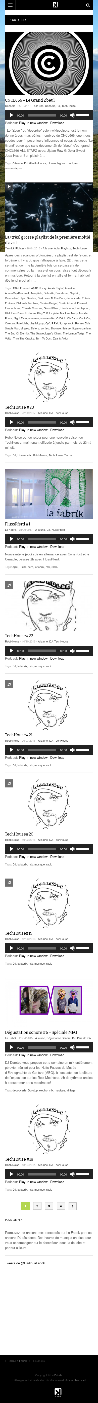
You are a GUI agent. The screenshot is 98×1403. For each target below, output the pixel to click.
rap (65, 323)
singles (25, 328)
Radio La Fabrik (49, 1393)
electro (43, 1090)
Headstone (67, 308)
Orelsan (10, 323)
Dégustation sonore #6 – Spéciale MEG (41, 1032)
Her (77, 308)
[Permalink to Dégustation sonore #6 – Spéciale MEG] (49, 1002)
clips (22, 298)
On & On (84, 318)
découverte (73, 298)
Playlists (66, 248)
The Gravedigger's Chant (45, 333)
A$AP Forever (21, 288)
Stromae (56, 328)
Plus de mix (84, 1038)
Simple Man (12, 328)
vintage (71, 1090)
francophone (12, 308)
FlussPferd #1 (17, 524)
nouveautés (47, 318)
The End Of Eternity (17, 333)
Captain (74, 293)
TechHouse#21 (18, 735)
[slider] (83, 114)
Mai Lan (65, 313)
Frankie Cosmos (32, 308)
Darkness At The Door (51, 298)
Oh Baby (72, 318)
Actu (57, 248)
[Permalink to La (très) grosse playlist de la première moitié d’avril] (49, 207)
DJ (58, 106)
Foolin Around (67, 303)
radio (55, 567)
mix (76, 163)
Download (57, 122)
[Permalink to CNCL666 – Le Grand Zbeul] (49, 63)
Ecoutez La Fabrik (49, 5)
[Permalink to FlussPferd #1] (49, 494)
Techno (68, 455)
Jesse (32, 313)
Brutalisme (62, 293)
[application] (49, 115)
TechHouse (69, 106)
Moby (74, 313)
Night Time (20, 318)
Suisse (66, 328)
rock (71, 323)
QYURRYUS (53, 323)
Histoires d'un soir (16, 313)
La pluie (54, 313)
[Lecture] (11, 115)
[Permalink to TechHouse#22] (49, 606)
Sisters (35, 328)
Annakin (70, 288)
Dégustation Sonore (58, 1038)
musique (39, 666)
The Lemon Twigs (73, 333)
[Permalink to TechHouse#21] (49, 705)
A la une (38, 106)
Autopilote (36, 293)
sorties (45, 328)
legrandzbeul (65, 163)
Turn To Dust (44, 338)
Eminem (10, 303)
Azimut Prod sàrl (75, 1380)
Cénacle (18, 163)
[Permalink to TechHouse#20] (49, 804)
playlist (34, 323)
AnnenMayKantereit (17, 293)
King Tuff (42, 313)
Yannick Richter (14, 248)
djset (15, 567)
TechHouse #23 (19, 407)
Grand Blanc (51, 308)
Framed (82, 303)
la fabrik (39, 567)
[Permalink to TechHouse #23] (49, 377)
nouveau (33, 318)
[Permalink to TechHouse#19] (49, 903)
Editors (86, 298)
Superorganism (81, 328)
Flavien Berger (48, 303)
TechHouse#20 (19, 834)
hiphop (85, 308)
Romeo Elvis (82, 323)
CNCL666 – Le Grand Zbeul (30, 100)
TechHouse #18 (19, 1159)
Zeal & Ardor (60, 338)
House (52, 163)
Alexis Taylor (55, 288)
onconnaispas (13, 168)
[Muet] (72, 115)
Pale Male (22, 323)
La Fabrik (11, 529)
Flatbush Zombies (27, 303)
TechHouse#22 (19, 635)
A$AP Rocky (38, 288)
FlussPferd (58, 529)
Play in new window (33, 122)
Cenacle (10, 106)
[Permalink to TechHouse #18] (49, 1129)
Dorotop (33, 1090)
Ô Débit (61, 318)
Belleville (49, 293)
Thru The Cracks (23, 338)
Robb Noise (12, 413)
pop (41, 323)
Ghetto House (37, 163)
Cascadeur (11, 298)
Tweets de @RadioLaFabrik (25, 1263)
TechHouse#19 (18, 933)
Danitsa (31, 298)
